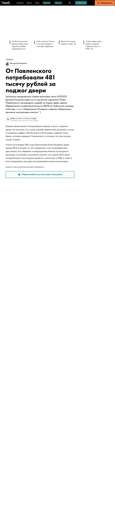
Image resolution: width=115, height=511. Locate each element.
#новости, (10, 167)
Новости (20, 2)
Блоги (29, 2)
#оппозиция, (24, 167)
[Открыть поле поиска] (69, 2)
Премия (58, 2)
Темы (37, 2)
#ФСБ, (16, 167)
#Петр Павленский (37, 167)
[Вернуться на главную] (6, 2)
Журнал (46, 2)
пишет (19, 109)
